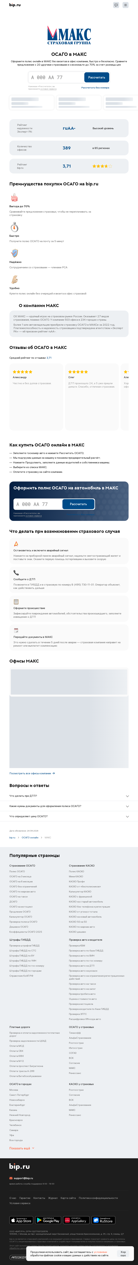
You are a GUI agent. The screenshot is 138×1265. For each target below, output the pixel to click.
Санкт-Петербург (19, 1094)
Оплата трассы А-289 (21, 1071)
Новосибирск (17, 1099)
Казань (13, 1109)
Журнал (53, 1198)
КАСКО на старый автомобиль (86, 901)
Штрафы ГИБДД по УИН (22, 960)
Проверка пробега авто (82, 993)
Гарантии (24, 1198)
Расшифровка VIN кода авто (85, 1019)
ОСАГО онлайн (30, 837)
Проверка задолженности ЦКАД (27, 1040)
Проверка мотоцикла (81, 1003)
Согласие (74, 1063)
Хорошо (123, 1253)
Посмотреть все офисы (30, 773)
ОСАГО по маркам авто (22, 891)
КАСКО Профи (77, 881)
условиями (100, 1252)
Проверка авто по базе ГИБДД (86, 950)
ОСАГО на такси (18, 896)
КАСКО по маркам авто (82, 926)
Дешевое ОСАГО (18, 926)
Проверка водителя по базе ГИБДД (89, 1008)
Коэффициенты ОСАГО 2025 (25, 931)
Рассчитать (96, 77)
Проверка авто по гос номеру (85, 960)
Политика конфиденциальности (98, 1198)
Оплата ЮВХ (16, 1055)
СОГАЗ (72, 1052)
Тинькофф (75, 1032)
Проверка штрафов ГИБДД (24, 945)
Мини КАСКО (76, 876)
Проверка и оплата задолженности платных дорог (34, 1034)
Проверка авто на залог (82, 988)
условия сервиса (48, 89)
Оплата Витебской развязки (25, 1076)
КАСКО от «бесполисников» (85, 886)
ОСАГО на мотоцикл (20, 906)
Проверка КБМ (77, 945)
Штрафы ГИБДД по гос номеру (26, 965)
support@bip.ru (23, 1178)
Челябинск (15, 1125)
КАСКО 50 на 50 (78, 921)
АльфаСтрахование (80, 1037)
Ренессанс (75, 1073)
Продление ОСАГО (20, 911)
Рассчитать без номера (95, 87)
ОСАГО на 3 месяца (20, 876)
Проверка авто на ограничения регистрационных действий (96, 977)
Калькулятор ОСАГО (20, 916)
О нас (12, 1198)
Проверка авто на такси (82, 983)
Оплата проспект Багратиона (26, 1066)
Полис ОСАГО (17, 871)
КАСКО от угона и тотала (83, 911)
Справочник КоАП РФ (21, 975)
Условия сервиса (19, 1203)
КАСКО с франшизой (80, 896)
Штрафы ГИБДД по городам (25, 970)
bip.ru (12, 837)
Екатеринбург (17, 1104)
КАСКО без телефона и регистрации (89, 906)
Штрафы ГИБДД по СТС (22, 950)
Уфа (11, 1135)
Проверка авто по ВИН (81, 955)
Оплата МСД (16, 1045)
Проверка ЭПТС (78, 1014)
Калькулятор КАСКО (80, 891)
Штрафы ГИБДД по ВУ (21, 955)
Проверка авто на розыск (83, 970)
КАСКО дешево (77, 931)
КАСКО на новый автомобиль (85, 916)
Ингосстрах (75, 1047)
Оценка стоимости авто (83, 998)
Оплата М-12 (16, 1060)
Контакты (39, 1198)
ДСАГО (13, 901)
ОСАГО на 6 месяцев (21, 881)
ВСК (71, 1057)
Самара (13, 1130)
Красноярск (16, 1120)
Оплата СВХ (16, 1050)
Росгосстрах (76, 1042)
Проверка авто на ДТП (81, 965)
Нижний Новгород (19, 1115)
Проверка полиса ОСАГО (23, 921)
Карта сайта (68, 1198)
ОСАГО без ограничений (23, 886)
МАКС (72, 1068)
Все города (16, 1140)
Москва (13, 1089)
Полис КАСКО (76, 871)
